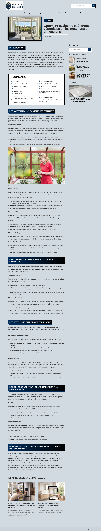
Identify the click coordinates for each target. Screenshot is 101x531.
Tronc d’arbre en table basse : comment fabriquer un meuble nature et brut (83, 76)
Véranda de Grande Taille (47, 81)
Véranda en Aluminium (20, 86)
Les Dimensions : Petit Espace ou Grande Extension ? (23, 99)
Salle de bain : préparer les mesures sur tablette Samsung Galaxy (49, 505)
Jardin (48, 20)
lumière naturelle (44, 55)
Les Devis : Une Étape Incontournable (48, 84)
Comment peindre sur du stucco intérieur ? (83, 60)
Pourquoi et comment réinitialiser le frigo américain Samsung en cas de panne (21, 505)
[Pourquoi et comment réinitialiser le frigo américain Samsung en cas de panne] (21, 491)
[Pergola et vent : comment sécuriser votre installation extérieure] (72, 67)
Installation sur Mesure (46, 95)
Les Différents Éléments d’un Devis (49, 86)
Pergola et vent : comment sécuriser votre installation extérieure (82, 68)
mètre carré (56, 144)
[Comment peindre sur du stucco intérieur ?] (72, 60)
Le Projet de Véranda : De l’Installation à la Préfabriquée (49, 91)
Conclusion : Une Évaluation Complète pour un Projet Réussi (50, 100)
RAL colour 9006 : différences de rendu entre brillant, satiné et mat (80, 99)
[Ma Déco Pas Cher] (14, 5)
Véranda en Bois (18, 91)
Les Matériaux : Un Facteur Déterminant (23, 84)
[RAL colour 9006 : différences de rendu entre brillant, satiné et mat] (80, 91)
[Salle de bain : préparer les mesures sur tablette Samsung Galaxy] (51, 491)
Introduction (16, 81)
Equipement (12, 500)
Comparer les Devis (45, 88)
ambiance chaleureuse (32, 57)
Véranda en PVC (18, 93)
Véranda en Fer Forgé (19, 96)
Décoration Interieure (81, 58)
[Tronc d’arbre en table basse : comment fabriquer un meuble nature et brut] (72, 75)
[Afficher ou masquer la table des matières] (45, 77)
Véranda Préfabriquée (46, 97)
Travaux (40, 500)
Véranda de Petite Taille (20, 102)
